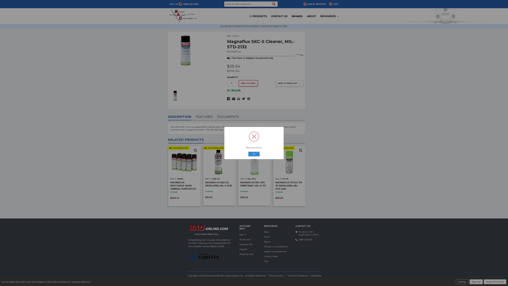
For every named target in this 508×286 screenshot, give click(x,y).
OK (254, 154)
